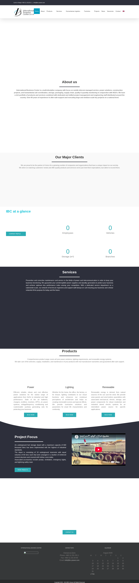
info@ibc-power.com (39, 2)
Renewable (108, 387)
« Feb (92, 574)
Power (30, 387)
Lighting (69, 387)
